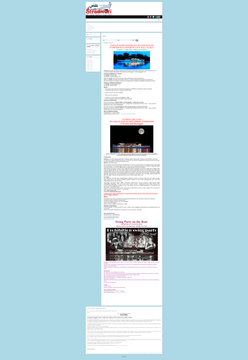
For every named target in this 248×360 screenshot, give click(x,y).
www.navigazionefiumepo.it (128, 114)
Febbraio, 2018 (90, 69)
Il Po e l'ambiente (90, 26)
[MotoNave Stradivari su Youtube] (158, 16)
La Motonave (89, 25)
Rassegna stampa (90, 52)
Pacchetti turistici (90, 29)
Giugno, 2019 (89, 59)
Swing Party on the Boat (109, 219)
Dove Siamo (89, 30)
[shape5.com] (124, 356)
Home (88, 24)
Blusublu (93, 349)
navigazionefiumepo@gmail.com (122, 345)
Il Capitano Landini (90, 27)
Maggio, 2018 (89, 66)
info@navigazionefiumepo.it (111, 216)
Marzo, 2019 (89, 60)
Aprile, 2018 (89, 67)
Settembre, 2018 (90, 61)
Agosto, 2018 (89, 63)
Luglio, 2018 (89, 64)
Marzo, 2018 (89, 68)
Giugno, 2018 (89, 65)
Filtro (137, 40)
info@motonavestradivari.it (114, 343)
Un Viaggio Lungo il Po (108, 43)
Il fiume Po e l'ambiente (92, 50)
